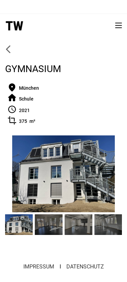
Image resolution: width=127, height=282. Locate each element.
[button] (14, 174)
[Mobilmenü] (118, 25)
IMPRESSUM (38, 266)
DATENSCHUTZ (85, 266)
